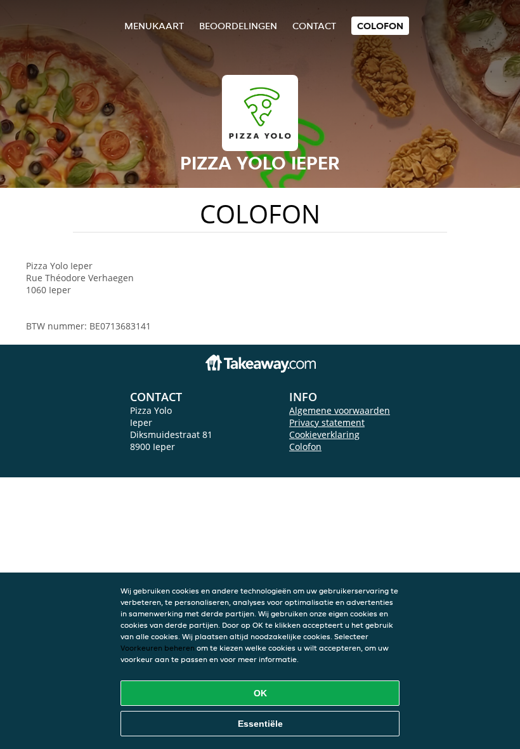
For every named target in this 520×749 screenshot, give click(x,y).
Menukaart (154, 25)
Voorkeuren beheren (157, 648)
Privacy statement (327, 422)
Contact (314, 25)
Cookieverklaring (324, 434)
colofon (380, 25)
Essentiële (260, 724)
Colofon (305, 447)
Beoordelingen (238, 25)
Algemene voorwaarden (339, 410)
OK (260, 693)
